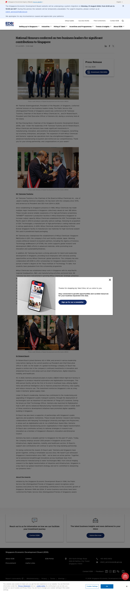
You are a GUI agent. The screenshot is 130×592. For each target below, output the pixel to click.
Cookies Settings (92, 586)
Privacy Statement (24, 586)
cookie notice (41, 586)
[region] (65, 586)
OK (107, 586)
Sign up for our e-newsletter (73, 302)
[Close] (127, 586)
